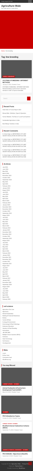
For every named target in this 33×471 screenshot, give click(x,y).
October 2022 (6, 236)
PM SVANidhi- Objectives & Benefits (15, 454)
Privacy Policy (26, 464)
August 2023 (6, 215)
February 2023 (6, 228)
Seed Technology (7, 339)
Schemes (5, 336)
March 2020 (6, 297)
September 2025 (7, 179)
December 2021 (7, 257)
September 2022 (7, 238)
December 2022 (7, 232)
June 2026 (5, 169)
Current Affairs (7, 320)
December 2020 (7, 282)
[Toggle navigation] (3, 47)
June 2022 (5, 244)
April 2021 (5, 274)
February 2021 (6, 278)
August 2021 (6, 265)
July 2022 (5, 242)
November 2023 (7, 209)
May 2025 (5, 182)
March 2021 (6, 276)
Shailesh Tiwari (16, 84)
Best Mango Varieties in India (11, 124)
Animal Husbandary (9, 76)
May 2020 (5, 293)
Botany (4, 318)
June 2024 (5, 194)
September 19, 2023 (8, 430)
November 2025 (7, 175)
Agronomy (5, 311)
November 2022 (7, 234)
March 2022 (6, 251)
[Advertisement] (16, 27)
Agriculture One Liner (8, 309)
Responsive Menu (30, 1)
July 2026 (5, 167)
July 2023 (5, 217)
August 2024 (6, 190)
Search (28, 98)
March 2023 (6, 226)
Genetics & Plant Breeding (10, 328)
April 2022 (5, 249)
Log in (4, 353)
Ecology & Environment (9, 322)
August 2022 (6, 240)
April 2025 (5, 184)
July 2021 (5, 268)
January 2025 (6, 188)
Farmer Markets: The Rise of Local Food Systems (16, 116)
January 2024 (6, 205)
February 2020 (6, 299)
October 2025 (6, 177)
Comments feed (7, 357)
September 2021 (7, 263)
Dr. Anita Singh (6, 134)
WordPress (22, 468)
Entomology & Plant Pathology (11, 324)
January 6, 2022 (7, 84)
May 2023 (5, 221)
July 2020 (5, 289)
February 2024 (6, 203)
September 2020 (7, 284)
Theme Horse (19, 466)
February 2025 (6, 186)
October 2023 (6, 211)
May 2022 (5, 247)
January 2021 (6, 280)
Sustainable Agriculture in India (11, 120)
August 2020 (6, 286)
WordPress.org (7, 359)
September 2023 (7, 213)
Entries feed (6, 355)
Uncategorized (7, 343)
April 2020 (5, 295)
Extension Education (8, 326)
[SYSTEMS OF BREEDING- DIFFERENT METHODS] (16, 69)
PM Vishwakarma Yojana (11, 416)
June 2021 (5, 270)
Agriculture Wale (11, 5)
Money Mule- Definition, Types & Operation (14, 113)
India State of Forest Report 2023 (12, 109)
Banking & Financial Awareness (11, 316)
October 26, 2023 (7, 418)
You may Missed (8, 365)
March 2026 (6, 173)
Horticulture (6, 330)
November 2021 (7, 259)
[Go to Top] (30, 463)
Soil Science (6, 341)
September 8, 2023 (8, 456)
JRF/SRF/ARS (6, 332)
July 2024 (5, 192)
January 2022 (6, 255)
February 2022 (6, 253)
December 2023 (7, 207)
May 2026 (5, 171)
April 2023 (5, 224)
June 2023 (5, 219)
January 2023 (6, 230)
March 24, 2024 (7, 392)
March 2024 (6, 200)
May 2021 (5, 272)
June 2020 (5, 291)
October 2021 (6, 261)
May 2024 (5, 196)
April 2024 (5, 198)
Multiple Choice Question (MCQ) (11, 334)
